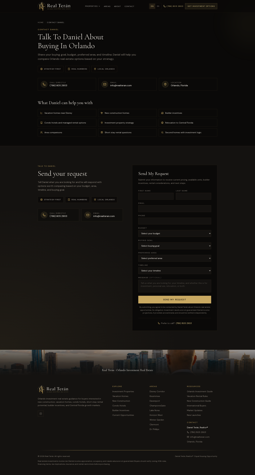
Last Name (182, 191)
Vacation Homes (120, 396)
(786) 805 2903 (184, 323)
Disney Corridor (157, 391)
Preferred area (147, 253)
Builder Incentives (120, 410)
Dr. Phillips (154, 429)
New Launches (194, 415)
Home (41, 22)
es (158, 6)
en (152, 6)
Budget (142, 228)
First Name (144, 191)
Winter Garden (157, 419)
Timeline (143, 265)
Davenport (155, 401)
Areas (107, 6)
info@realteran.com (200, 437)
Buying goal (145, 240)
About (117, 6)
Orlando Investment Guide (200, 391)
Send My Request (174, 299)
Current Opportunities (123, 415)
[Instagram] (41, 414)
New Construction (121, 401)
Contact (129, 6)
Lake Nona (155, 410)
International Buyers (196, 405)
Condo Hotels (119, 405)
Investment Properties (123, 391)
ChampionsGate (158, 405)
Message (149, 277)
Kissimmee (155, 396)
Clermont (154, 424)
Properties (91, 6)
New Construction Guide (199, 401)
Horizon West (156, 415)
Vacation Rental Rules (197, 396)
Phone (141, 215)
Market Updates (194, 410)
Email (141, 203)
